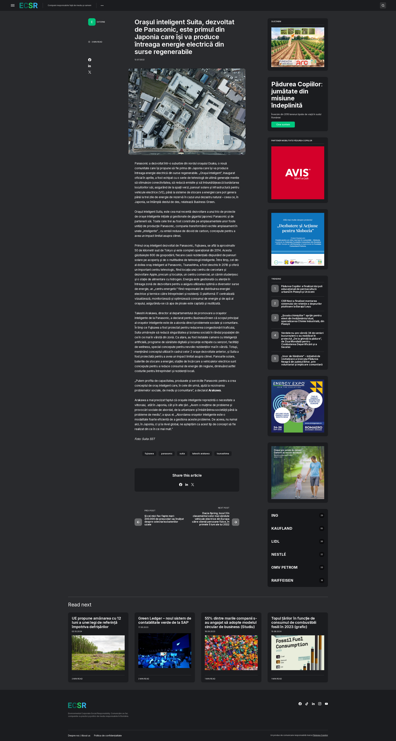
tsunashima (223, 453)
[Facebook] (300, 703)
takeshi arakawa (201, 453)
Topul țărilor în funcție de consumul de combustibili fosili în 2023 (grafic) (293, 622)
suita (182, 453)
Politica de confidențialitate (108, 736)
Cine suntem (283, 124)
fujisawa (149, 453)
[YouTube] (326, 703)
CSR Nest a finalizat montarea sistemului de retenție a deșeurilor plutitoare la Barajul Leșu (301, 303)
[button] (12, 5)
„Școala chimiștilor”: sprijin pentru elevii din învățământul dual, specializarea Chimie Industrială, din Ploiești (302, 319)
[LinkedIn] (313, 703)
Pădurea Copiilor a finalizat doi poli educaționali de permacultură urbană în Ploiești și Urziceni (301, 289)
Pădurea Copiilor (320, 735)
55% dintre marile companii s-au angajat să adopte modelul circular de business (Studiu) (231, 622)
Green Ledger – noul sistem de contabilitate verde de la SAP (164, 620)
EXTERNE (101, 22)
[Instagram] (319, 703)
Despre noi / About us (79, 736)
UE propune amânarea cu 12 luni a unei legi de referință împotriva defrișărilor (96, 622)
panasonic (166, 453)
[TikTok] (306, 703)
